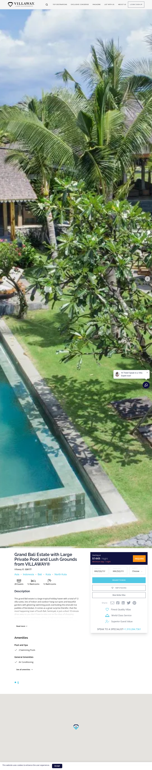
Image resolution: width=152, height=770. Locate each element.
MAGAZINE (97, 4)
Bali (40, 574)
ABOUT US (122, 4)
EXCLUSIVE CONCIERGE (80, 4)
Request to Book (119, 580)
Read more (20, 626)
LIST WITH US (109, 4)
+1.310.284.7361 (132, 629)
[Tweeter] (129, 603)
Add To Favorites (120, 588)
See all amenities (23, 669)
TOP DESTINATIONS (60, 4)
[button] (4, 278)
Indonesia (28, 574)
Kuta (48, 574)
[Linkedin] (123, 603)
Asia (16, 574)
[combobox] (137, 571)
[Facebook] (118, 603)
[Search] (47, 4)
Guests (135, 568)
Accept (57, 766)
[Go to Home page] (21, 4)
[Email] (112, 603)
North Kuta (61, 574)
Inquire (139, 558)
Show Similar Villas (118, 595)
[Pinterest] (134, 603)
